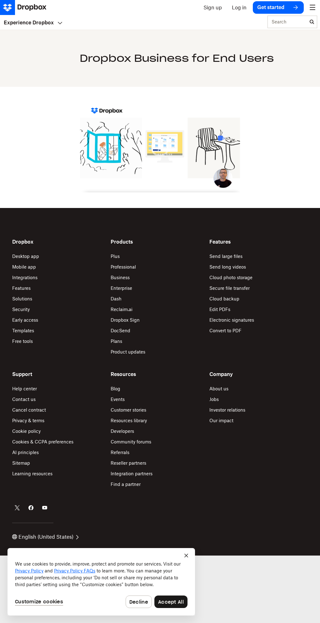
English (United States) (45, 537)
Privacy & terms (28, 420)
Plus (115, 256)
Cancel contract (29, 410)
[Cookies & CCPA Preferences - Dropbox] (101, 582)
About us (218, 388)
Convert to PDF (225, 330)
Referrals (120, 452)
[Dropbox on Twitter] (17, 508)
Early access (25, 320)
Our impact (221, 420)
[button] (160, 147)
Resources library (129, 420)
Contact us (24, 399)
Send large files (225, 256)
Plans (116, 341)
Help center (24, 388)
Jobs (214, 399)
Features (21, 288)
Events (118, 399)
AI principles (25, 452)
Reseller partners (128, 463)
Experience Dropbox (29, 22)
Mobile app (24, 266)
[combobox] (287, 22)
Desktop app (25, 256)
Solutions (22, 298)
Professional (123, 266)
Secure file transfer (229, 288)
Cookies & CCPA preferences (42, 441)
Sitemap (21, 463)
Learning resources (32, 473)
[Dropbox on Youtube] (45, 508)
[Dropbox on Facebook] (31, 508)
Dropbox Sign (125, 320)
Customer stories (128, 410)
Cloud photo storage (230, 277)
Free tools (22, 341)
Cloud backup (224, 298)
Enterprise (121, 288)
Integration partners (131, 473)
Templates (23, 330)
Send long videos (227, 266)
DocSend (120, 330)
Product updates (128, 351)
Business (120, 277)
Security (21, 309)
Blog (115, 388)
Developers (122, 431)
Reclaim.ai (121, 309)
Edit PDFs (219, 309)
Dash (116, 298)
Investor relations (227, 410)
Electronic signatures (231, 320)
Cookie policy (26, 431)
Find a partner (126, 484)
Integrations (25, 277)
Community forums (131, 441)
